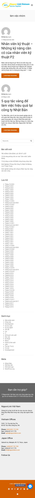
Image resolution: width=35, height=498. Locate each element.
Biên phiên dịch (9, 320)
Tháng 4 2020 (9, 260)
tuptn (9, 37)
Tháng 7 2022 (9, 210)
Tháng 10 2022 (9, 204)
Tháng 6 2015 (9, 307)
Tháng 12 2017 (9, 299)
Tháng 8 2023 (9, 188)
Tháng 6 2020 (9, 257)
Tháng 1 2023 (9, 199)
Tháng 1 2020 (9, 266)
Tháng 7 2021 (9, 232)
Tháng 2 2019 (9, 286)
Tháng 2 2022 (9, 219)
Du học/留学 (9, 328)
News (7, 341)
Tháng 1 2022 (9, 221)
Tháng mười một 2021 (12, 225)
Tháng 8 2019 (9, 275)
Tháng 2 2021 (9, 242)
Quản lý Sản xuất (10, 342)
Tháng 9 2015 (9, 305)
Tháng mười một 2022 (12, 203)
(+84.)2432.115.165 (12, 429)
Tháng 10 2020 (9, 249)
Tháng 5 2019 (9, 281)
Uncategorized (9, 350)
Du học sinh (8, 326)
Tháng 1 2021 (9, 244)
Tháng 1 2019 (9, 288)
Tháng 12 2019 (9, 268)
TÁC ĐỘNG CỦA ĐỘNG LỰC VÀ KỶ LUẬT (13, 153)
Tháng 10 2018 (9, 290)
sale (6, 344)
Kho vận (7, 337)
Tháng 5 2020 (9, 258)
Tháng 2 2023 (9, 197)
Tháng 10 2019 (9, 271)
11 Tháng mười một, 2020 (7, 39)
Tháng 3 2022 (9, 218)
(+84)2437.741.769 (12, 446)
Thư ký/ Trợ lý (9, 346)
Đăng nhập (8, 363)
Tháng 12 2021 (9, 223)
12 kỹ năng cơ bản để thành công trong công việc (16, 161)
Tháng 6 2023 (9, 192)
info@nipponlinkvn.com (12, 450)
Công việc (8, 322)
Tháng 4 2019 (9, 283)
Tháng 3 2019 (9, 284)
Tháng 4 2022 (9, 216)
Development (9, 324)
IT (5, 333)
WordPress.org (9, 369)
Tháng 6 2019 (9, 279)
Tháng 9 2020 (9, 251)
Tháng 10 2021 (9, 227)
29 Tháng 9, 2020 (5, 97)
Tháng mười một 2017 (12, 301)
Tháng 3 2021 (9, 240)
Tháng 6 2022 (9, 212)
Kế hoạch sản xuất (10, 335)
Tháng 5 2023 (9, 193)
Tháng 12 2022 (9, 201)
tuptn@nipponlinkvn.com (13, 433)
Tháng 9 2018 (9, 292)
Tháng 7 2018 (9, 296)
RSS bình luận (9, 367)
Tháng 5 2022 (9, 214)
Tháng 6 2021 (9, 234)
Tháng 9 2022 (9, 206)
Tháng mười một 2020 (12, 247)
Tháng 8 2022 (9, 208)
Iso (6, 331)
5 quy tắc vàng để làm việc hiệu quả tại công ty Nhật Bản (17, 105)
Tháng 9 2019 (9, 273)
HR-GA (7, 329)
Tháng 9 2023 (9, 186)
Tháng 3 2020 (9, 262)
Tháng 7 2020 (9, 255)
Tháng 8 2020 (9, 253)
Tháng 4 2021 (9, 238)
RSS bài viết (8, 365)
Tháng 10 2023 (9, 184)
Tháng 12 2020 (9, 245)
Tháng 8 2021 (9, 230)
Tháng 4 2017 (9, 303)
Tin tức (7, 348)
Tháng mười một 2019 (12, 270)
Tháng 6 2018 (9, 297)
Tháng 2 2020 (9, 264)
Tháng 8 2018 (9, 294)
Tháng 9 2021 (9, 229)
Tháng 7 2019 (9, 277)
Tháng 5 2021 (9, 236)
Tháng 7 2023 (9, 190)
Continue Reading (10, 75)
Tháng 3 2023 (9, 195)
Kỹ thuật (7, 339)
